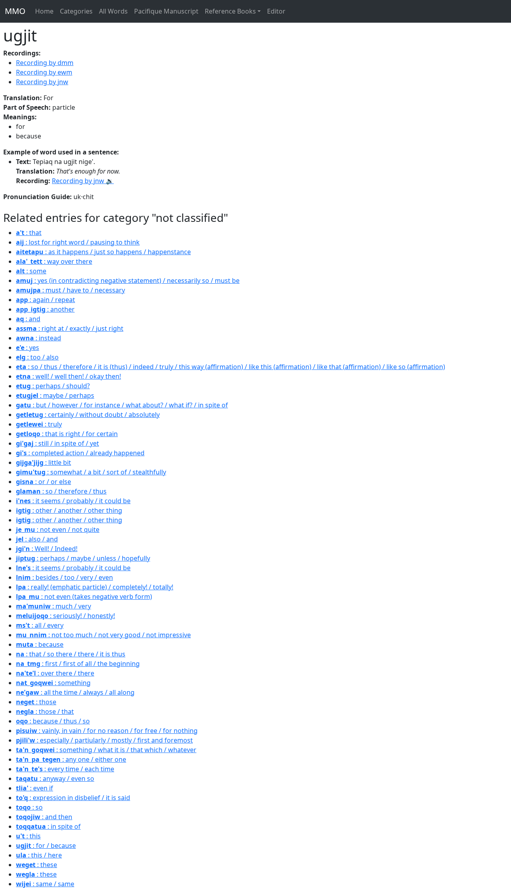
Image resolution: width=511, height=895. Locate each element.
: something (53, 682)
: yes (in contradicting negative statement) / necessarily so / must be (128, 280)
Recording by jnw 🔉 (83, 180)
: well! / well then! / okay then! (68, 376)
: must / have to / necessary (70, 290)
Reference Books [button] (230, 11)
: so (29, 807)
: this (28, 836)
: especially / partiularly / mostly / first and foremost (104, 740)
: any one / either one (71, 759)
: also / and (37, 539)
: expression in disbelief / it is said (73, 797)
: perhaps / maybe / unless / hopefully (83, 558)
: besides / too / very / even (64, 577)
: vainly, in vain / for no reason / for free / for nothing (107, 730)
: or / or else (43, 481)
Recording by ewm (44, 72)
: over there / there (55, 673)
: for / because (46, 845)
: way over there (54, 261)
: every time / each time (65, 769)
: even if (34, 788)
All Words (113, 11)
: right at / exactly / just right (69, 328)
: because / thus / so (53, 721)
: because (39, 644)
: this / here (39, 855)
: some (31, 271)
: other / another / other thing (69, 510)
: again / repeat (45, 299)
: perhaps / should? (53, 385)
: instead (38, 338)
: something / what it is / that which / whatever (106, 749)
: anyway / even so (55, 778)
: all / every (39, 625)
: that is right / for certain (67, 433)
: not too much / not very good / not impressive (103, 634)
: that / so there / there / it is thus (70, 654)
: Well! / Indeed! (46, 548)
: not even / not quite (57, 529)
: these (36, 864)
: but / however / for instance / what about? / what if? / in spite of (122, 405)
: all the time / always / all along (75, 692)
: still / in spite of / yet (57, 443)
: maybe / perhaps (55, 395)
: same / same (45, 883)
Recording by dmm (44, 62)
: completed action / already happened (80, 452)
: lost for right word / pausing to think (78, 242)
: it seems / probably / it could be (73, 500)
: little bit (43, 462)
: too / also (37, 357)
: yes (27, 347)
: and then (44, 816)
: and (28, 318)
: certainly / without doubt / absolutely (88, 414)
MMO (15, 11)
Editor (276, 11)
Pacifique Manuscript (166, 11)
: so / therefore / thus (61, 491)
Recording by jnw (42, 81)
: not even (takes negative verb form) (84, 596)
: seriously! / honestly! (65, 615)
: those (36, 701)
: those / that (45, 711)
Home (44, 11)
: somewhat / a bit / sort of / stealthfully (91, 472)
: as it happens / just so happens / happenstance (103, 251)
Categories (76, 11)
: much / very (53, 606)
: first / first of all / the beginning (78, 663)
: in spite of (48, 826)
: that (29, 232)
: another (45, 309)
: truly (39, 424)
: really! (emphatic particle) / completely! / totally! (94, 587)
